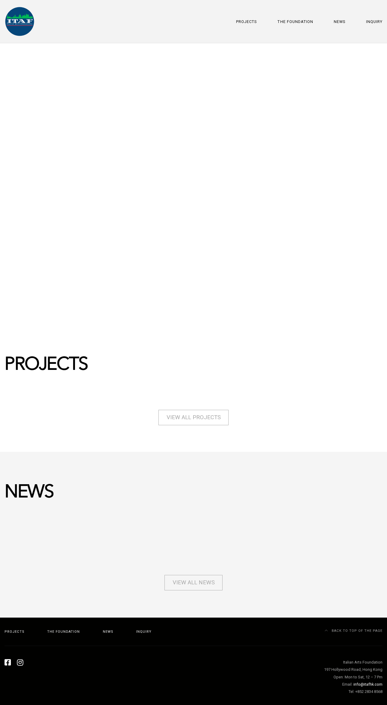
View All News (194, 582)
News (340, 21)
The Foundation (295, 21)
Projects (246, 21)
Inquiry (374, 21)
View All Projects (194, 417)
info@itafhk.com (367, 684)
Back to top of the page (356, 631)
